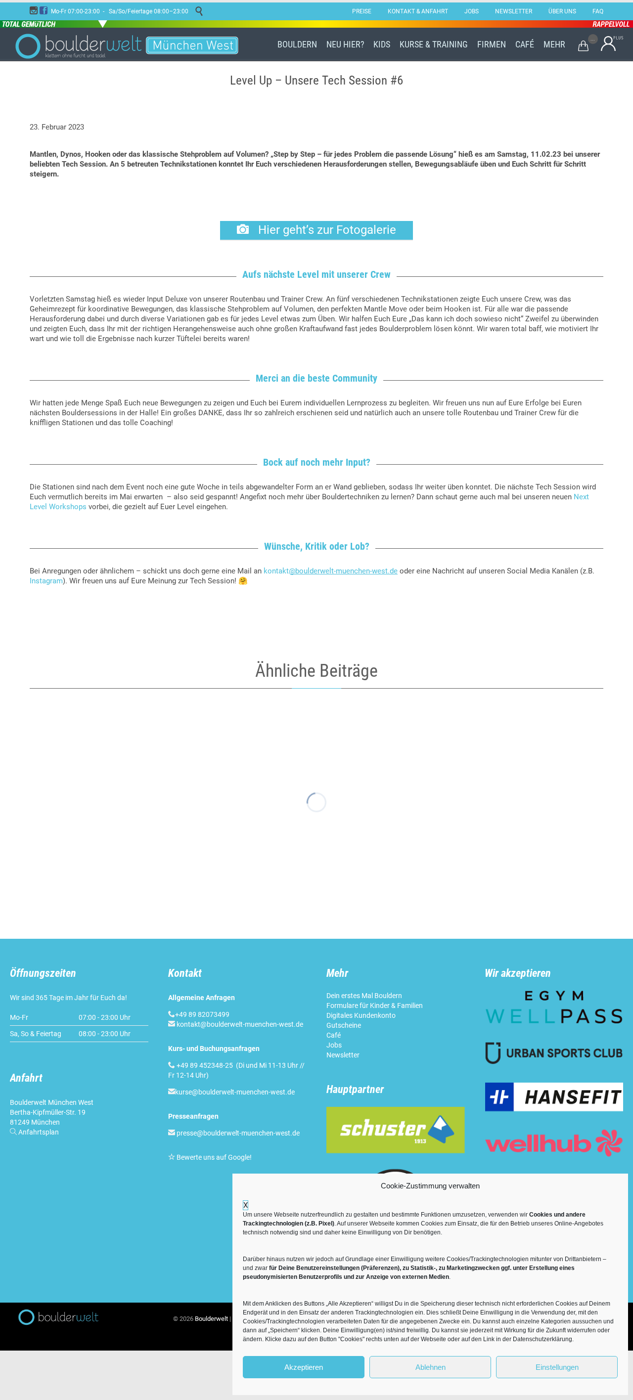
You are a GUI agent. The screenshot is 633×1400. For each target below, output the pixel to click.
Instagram (46, 580)
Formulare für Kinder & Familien (374, 1005)
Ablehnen (430, 1367)
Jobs (334, 1045)
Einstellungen (557, 1367)
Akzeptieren (303, 1367)
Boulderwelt (211, 1318)
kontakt (331, 571)
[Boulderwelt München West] (128, 44)
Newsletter (343, 1055)
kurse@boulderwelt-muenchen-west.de (235, 1092)
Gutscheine (343, 1025)
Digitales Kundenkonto (361, 1015)
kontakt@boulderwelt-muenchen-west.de (240, 1024)
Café (333, 1035)
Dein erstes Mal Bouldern (364, 996)
